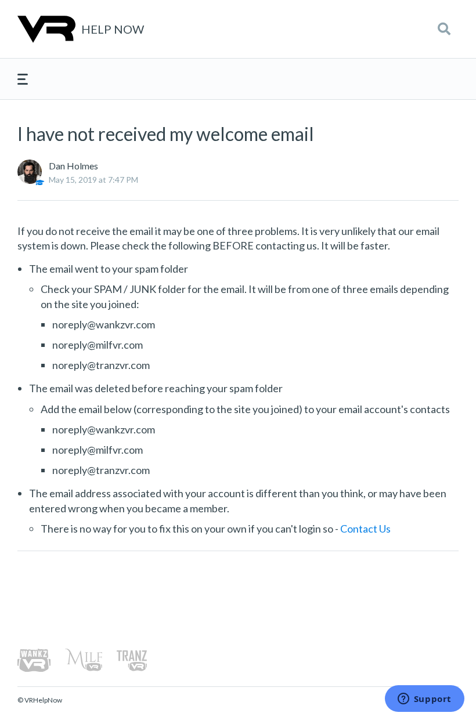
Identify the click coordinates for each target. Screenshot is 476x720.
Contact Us (365, 528)
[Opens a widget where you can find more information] (424, 699)
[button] (444, 29)
